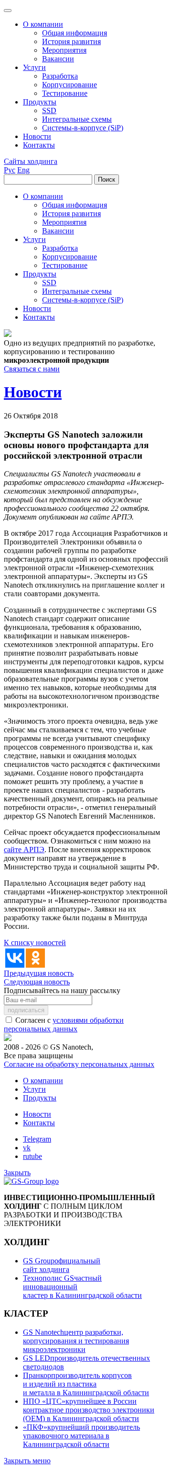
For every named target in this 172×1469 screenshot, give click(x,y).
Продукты (39, 1098)
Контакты (39, 1123)
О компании (43, 1080)
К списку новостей (35, 942)
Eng (23, 170)
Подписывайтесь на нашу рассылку (62, 990)
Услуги (34, 1089)
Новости (37, 1114)
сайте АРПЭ (24, 849)
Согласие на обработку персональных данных (79, 1064)
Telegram (37, 1139)
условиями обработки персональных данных (64, 1024)
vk (27, 1148)
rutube (32, 1156)
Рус (9, 170)
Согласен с (64, 1024)
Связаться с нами (32, 369)
